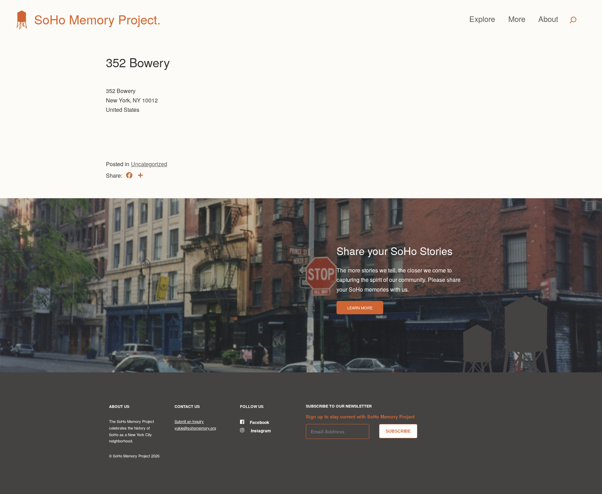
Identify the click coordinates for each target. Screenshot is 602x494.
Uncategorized (149, 164)
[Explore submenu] (498, 19)
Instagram (260, 430)
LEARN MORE (359, 307)
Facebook (259, 422)
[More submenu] (528, 19)
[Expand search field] (573, 20)
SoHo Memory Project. (97, 19)
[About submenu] (561, 19)
